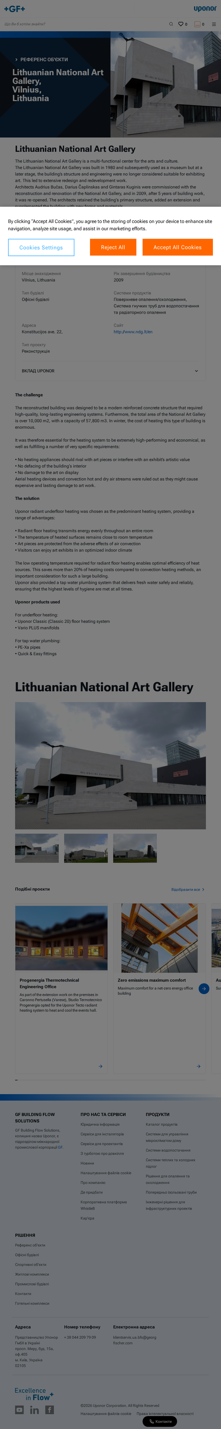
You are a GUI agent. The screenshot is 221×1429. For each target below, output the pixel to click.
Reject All (113, 247)
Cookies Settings (41, 247)
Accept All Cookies (178, 247)
